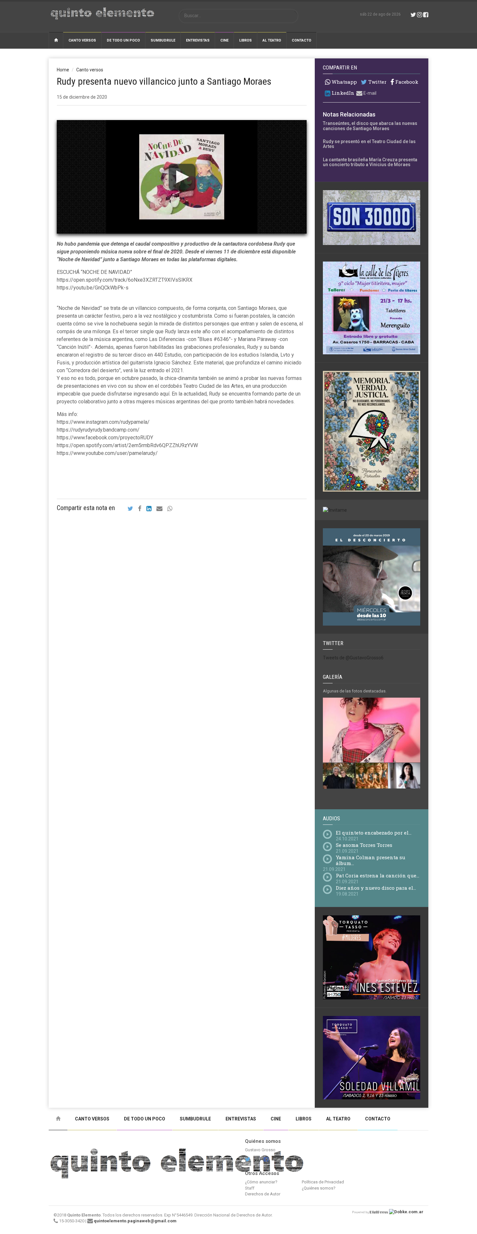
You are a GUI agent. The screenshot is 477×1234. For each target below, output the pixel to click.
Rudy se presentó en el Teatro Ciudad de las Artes (369, 144)
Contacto (301, 40)
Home (63, 69)
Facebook (406, 82)
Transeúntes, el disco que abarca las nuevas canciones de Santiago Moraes (370, 126)
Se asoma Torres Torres (364, 845)
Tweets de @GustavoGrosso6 (353, 657)
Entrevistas (198, 40)
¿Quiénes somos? (319, 1188)
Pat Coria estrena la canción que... (377, 875)
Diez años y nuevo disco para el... (376, 888)
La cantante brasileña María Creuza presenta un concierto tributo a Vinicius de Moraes (370, 162)
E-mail (369, 93)
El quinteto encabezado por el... (373, 833)
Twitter (376, 82)
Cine (224, 40)
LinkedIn (342, 93)
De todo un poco (123, 40)
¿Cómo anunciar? (261, 1181)
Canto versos (82, 40)
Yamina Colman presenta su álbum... (370, 860)
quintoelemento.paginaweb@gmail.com (135, 1220)
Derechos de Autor (262, 1193)
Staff (249, 1188)
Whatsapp (343, 82)
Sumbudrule (163, 40)
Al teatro (272, 40)
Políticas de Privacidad (323, 1181)
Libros (245, 40)
